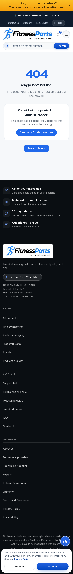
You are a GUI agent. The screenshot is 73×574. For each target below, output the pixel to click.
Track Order (41, 23)
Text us (24, 277)
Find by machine (13, 326)
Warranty (8, 491)
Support (27, 23)
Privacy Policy (11, 508)
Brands (7, 352)
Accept (52, 566)
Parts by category (14, 335)
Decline (20, 566)
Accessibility (10, 517)
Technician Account (15, 466)
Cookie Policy (22, 559)
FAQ (5, 417)
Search (61, 45)
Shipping (8, 474)
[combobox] (31, 46)
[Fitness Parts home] (27, 34)
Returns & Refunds (14, 483)
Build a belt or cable (15, 392)
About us (8, 448)
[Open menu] (66, 34)
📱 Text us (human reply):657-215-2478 (36, 15)
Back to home (36, 148)
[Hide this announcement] (69, 5)
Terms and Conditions (16, 500)
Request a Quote (13, 361)
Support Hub (10, 383)
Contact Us (13, 23)
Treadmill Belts (12, 343)
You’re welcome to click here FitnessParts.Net (36, 7)
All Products (10, 318)
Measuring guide (13, 400)
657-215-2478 (11, 296)
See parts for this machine (36, 132)
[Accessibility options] (65, 541)
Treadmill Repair (12, 409)
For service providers (16, 457)
